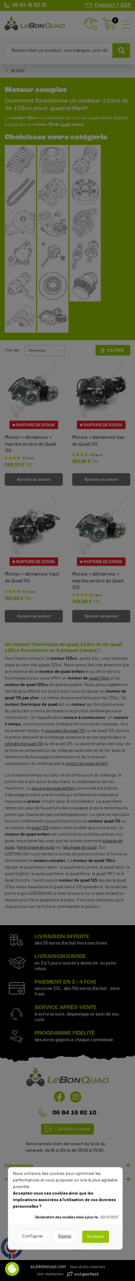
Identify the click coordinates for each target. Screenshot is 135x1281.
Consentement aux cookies (12, 1269)
